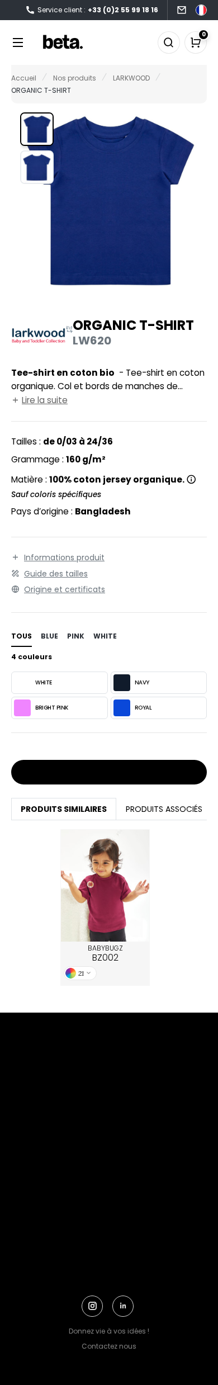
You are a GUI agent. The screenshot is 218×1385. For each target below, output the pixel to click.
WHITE (43, 682)
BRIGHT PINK (51, 707)
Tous (21, 636)
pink (75, 636)
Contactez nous (109, 1346)
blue (49, 636)
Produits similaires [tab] (64, 809)
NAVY (142, 682)
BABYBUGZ (105, 953)
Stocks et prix (105, 772)
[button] (37, 129)
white (105, 636)
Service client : (97, 10)
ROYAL (143, 707)
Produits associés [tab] (164, 809)
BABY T (105, 885)
